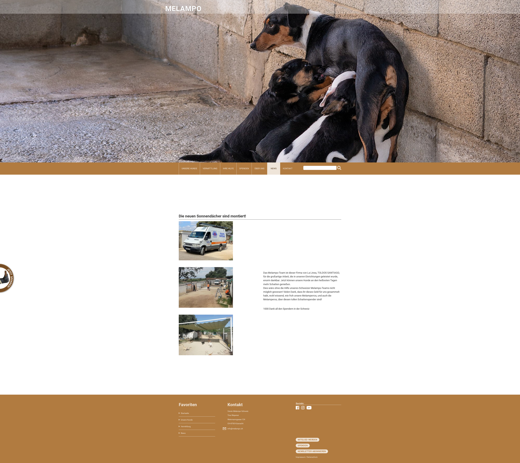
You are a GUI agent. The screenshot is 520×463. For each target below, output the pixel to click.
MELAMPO (183, 8)
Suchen (339, 168)
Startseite (185, 413)
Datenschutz (312, 457)
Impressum (300, 457)
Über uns (259, 168)
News (274, 168)
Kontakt (287, 168)
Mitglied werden (307, 439)
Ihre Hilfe (228, 168)
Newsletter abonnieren (312, 451)
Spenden (244, 168)
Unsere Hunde (189, 168)
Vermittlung (210, 168)
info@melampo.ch (235, 429)
